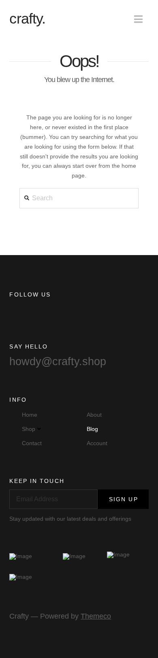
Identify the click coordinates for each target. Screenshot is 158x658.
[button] (138, 19)
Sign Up (123, 499)
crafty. (27, 18)
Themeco (96, 616)
